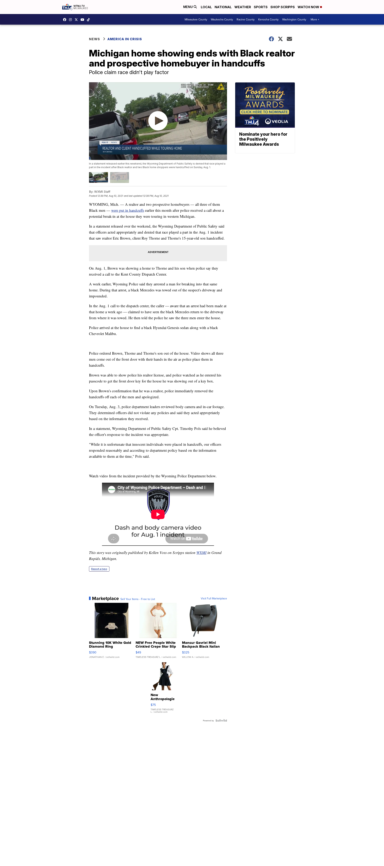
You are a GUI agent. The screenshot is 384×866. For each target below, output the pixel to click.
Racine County (246, 19)
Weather (242, 7)
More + (315, 19)
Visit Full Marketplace (214, 598)
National (223, 7)
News (94, 39)
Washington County (294, 19)
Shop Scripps (282, 7)
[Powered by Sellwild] (221, 720)
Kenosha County (268, 19)
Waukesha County (222, 19)
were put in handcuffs (127, 210)
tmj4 (65, 19)
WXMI (201, 552)
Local (206, 7)
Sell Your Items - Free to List (137, 599)
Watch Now (309, 7)
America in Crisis (124, 39)
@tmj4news (89, 19)
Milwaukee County (196, 19)
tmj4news (71, 19)
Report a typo (99, 568)
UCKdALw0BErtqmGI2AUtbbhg (83, 19)
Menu (188, 7)
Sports (261, 7)
